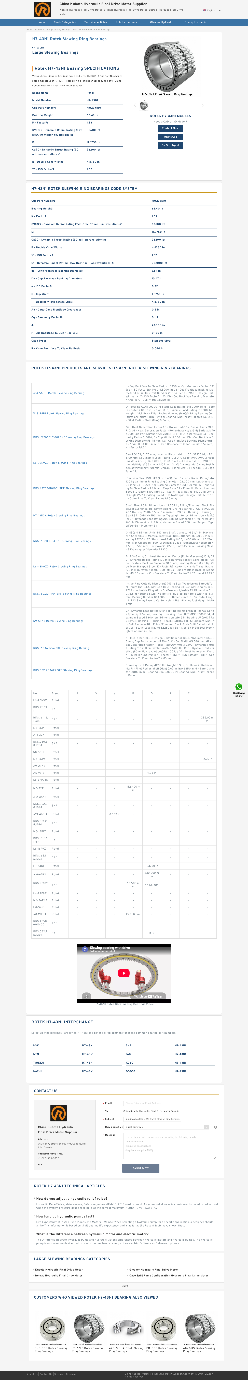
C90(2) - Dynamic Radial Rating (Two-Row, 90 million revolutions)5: (58, 133)
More (124, 1286)
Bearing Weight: (42, 115)
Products (40, 29)
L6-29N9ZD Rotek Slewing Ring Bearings (60, 463)
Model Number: (42, 100)
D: (33, 142)
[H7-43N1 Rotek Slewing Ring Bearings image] (170, 67)
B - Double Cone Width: (47, 162)
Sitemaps (70, 1374)
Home (41, 22)
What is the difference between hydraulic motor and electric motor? (92, 1234)
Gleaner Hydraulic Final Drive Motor (165, 22)
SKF (128, 1045)
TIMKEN (38, 1063)
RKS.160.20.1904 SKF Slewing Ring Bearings (62, 594)
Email (107, 1103)
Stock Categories (64, 22)
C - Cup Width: (40, 294)
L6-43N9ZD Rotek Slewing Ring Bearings (60, 566)
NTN (36, 1054)
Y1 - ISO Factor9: (43, 169)
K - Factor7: (40, 123)
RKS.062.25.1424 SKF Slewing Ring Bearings (62, 670)
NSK (36, 1045)
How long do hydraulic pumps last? (65, 1216)
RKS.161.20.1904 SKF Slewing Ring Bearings (62, 541)
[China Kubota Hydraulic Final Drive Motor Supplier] (42, 8)
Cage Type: (38, 341)
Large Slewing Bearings (59, 29)
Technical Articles (95, 22)
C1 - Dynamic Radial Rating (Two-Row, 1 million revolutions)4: (72, 263)
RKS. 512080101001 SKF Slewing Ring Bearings (64, 437)
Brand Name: (40, 93)
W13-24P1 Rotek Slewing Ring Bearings (58, 413)
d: (32, 325)
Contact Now (170, 128)
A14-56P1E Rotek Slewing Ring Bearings (59, 393)
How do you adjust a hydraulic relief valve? (71, 1199)
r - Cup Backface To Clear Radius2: (54, 333)
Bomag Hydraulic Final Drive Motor (199, 22)
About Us (32, 1374)
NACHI (37, 1071)
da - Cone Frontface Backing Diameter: (57, 271)
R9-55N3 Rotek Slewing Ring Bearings (58, 621)
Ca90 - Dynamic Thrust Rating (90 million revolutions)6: (55, 152)
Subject (108, 1119)
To (106, 1111)
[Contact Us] (239, 690)
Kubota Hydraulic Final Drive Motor (130, 22)
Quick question (114, 1127)
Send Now (141, 1168)
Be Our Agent (170, 145)
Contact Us (46, 1374)
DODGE (131, 1071)
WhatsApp (170, 137)
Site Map (59, 1374)
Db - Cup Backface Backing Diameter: (56, 278)
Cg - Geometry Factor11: (47, 317)
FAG (128, 1054)
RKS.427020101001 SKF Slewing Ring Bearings (63, 488)
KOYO (130, 1063)
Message (109, 1135)
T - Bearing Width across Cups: (52, 302)
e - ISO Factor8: (41, 286)
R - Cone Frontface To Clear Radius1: (55, 348)
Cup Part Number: (44, 108)
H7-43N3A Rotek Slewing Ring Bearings (59, 515)
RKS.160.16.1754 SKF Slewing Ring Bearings (62, 648)
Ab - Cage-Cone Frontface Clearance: (56, 310)
